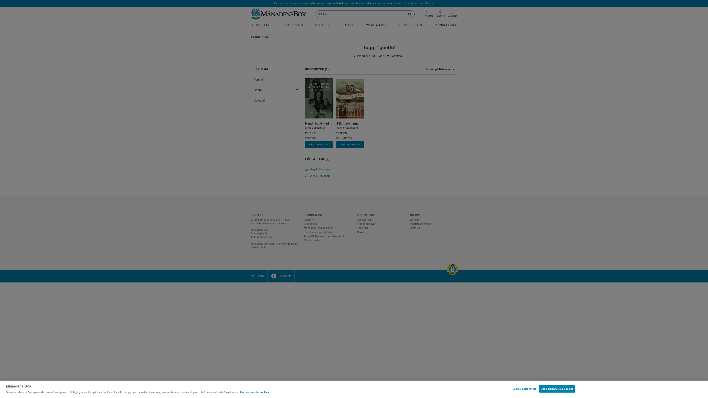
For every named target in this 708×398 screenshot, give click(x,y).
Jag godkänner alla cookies (557, 388)
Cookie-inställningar (524, 388)
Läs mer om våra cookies (254, 392)
